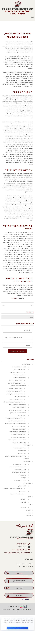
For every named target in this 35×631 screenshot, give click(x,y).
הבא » (2, 305)
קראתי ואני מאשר (17, 628)
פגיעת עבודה (22, 475)
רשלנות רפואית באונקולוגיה (14, 391)
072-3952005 (22, 544)
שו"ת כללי (23, 507)
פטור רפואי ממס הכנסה (19, 442)
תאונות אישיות (22, 453)
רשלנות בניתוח (22, 415)
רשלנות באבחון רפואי (20, 396)
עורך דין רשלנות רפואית (19, 367)
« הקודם (32, 305)
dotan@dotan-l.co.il (20, 550)
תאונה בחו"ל (22, 491)
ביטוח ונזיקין (14, 298)
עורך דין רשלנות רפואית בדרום (17, 410)
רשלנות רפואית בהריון (20, 369)
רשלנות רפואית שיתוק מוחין (18, 413)
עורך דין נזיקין (22, 486)
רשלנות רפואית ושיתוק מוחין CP (17, 440)
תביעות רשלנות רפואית (19, 407)
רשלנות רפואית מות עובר (15, 383)
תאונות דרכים (27, 445)
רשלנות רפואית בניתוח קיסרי (14, 418)
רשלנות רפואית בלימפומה (18, 434)
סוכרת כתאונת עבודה (20, 480)
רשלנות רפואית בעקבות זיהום (17, 405)
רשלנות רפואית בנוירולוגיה (18, 426)
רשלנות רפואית (26, 364)
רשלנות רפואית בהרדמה (19, 429)
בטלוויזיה (23, 499)
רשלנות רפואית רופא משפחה (17, 432)
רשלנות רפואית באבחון (15, 399)
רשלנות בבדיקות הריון (16, 372)
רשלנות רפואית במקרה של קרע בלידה (15, 423)
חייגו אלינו (19, 573)
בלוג (29, 505)
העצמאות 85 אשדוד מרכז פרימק (16, 553)
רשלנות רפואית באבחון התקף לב (13, 402)
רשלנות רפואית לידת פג (15, 380)
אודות (29, 513)
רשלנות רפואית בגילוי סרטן (18, 386)
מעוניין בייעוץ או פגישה (17, 351)
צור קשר (28, 515)
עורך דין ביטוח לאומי (20, 469)
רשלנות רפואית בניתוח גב (15, 421)
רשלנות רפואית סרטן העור (14, 388)
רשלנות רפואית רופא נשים (18, 437)
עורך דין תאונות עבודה (19, 464)
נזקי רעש (23, 478)
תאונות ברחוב (22, 451)
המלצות (28, 510)
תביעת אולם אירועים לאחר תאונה (12, 488)
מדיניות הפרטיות (11, 624)
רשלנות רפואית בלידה (20, 378)
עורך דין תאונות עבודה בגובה (18, 467)
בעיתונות (23, 502)
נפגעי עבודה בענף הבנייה (19, 472)
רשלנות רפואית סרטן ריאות (14, 394)
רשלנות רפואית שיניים (20, 375)
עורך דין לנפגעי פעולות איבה (18, 494)
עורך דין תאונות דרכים (20, 448)
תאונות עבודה (27, 461)
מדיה (29, 497)
